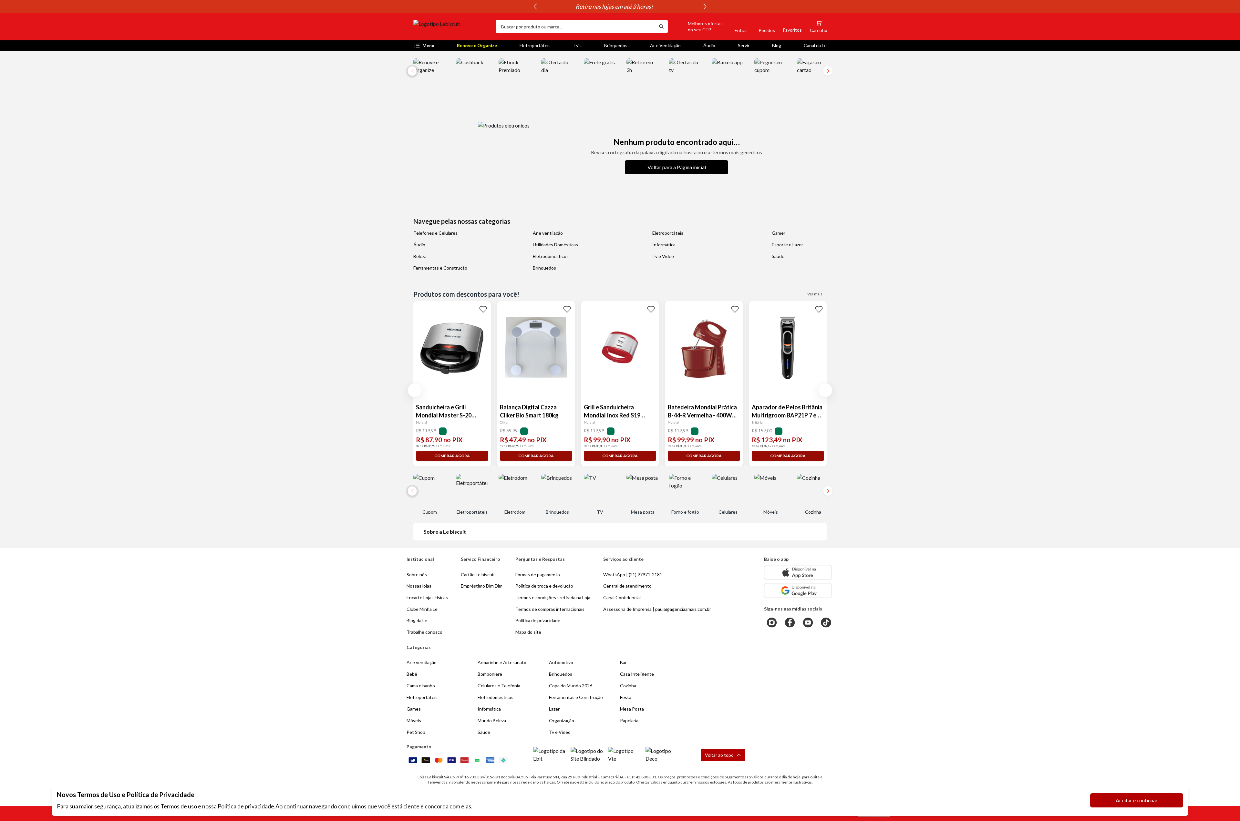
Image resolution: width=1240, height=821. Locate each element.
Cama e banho (421, 685)
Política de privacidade (246, 806)
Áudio (709, 45)
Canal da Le (815, 45)
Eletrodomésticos (551, 256)
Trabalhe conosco (424, 632)
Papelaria (629, 720)
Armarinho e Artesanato (502, 662)
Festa (625, 697)
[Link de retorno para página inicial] (452, 26)
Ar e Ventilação (665, 45)
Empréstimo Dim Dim (481, 586)
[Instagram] (772, 622)
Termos (170, 806)
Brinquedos (615, 45)
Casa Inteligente (637, 674)
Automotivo (561, 662)
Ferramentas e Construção (440, 268)
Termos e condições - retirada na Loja (552, 597)
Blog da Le (417, 620)
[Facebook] (790, 622)
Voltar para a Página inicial (676, 167)
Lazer (554, 709)
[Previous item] (535, 6)
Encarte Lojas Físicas (427, 597)
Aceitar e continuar (1137, 800)
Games (414, 709)
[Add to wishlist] (483, 309)
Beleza (420, 256)
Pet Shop (416, 732)
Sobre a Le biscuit (445, 532)
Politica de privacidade (537, 620)
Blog (776, 45)
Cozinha (628, 685)
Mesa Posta (632, 709)
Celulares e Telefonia (499, 685)
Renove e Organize (477, 45)
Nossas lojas (419, 586)
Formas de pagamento (537, 574)
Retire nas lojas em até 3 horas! (620, 6)
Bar (623, 662)
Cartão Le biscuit (478, 574)
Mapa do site (528, 632)
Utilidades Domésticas (555, 244)
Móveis (414, 720)
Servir (743, 45)
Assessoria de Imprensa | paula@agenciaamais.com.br (657, 609)
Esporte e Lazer (787, 244)
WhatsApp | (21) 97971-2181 (632, 574)
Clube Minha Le (422, 609)
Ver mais (814, 294)
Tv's (577, 45)
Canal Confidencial (622, 597)
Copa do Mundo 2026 (570, 685)
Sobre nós (417, 574)
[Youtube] (808, 622)
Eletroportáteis (535, 45)
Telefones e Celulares (435, 233)
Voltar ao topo (719, 755)
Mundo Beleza (492, 720)
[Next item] (705, 6)
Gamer (778, 233)
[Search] (661, 26)
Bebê (412, 674)
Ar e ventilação (548, 233)
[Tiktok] (826, 622)
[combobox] (575, 26)
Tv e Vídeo (663, 256)
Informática (664, 244)
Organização (561, 720)
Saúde (778, 256)
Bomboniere (490, 674)
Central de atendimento (627, 586)
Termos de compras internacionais (549, 609)
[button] (698, 26)
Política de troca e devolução (544, 586)
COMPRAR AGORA (452, 455)
